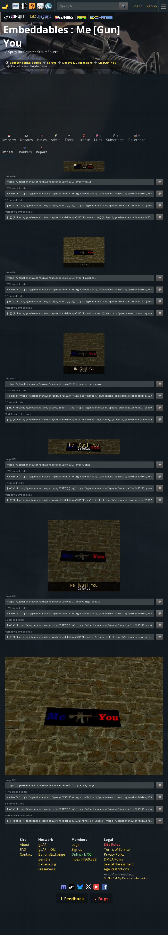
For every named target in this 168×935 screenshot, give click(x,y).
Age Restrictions (116, 869)
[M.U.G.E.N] (48, 6)
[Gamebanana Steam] (71, 886)
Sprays (51, 62)
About (24, 844)
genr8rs (44, 859)
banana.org (47, 864)
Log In (137, 6)
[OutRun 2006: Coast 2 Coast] (16, 6)
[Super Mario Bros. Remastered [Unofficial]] (32, 6)
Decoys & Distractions (77, 62)
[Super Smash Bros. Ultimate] (24, 6)
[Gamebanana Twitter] (88, 886)
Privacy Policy (114, 854)
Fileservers (46, 869)
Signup (151, 6)
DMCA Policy (113, 859)
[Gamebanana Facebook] (104, 886)
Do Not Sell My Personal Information (126, 878)
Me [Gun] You (107, 62)
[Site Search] (123, 6)
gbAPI (43, 844)
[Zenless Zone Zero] (40, 6)
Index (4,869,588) (84, 859)
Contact (26, 854)
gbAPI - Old (47, 849)
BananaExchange (51, 854)
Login (76, 844)
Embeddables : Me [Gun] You (29, 66)
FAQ (23, 849)
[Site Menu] (163, 6)
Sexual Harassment (119, 864)
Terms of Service (117, 849)
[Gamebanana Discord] (63, 886)
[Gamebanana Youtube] (96, 886)
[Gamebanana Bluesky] (80, 886)
